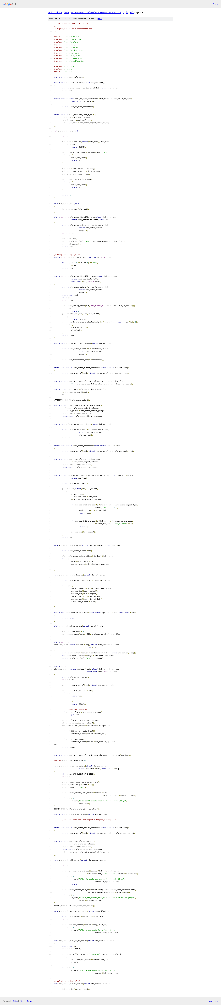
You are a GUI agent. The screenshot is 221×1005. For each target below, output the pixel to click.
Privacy (22, 1001)
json (216, 1001)
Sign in (215, 4)
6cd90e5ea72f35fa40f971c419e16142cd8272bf (96, 12)
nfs (132, 12)
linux (66, 12)
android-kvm (55, 12)
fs (127, 12)
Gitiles (15, 1001)
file (100, 19)
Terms (29, 1001)
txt (210, 1001)
